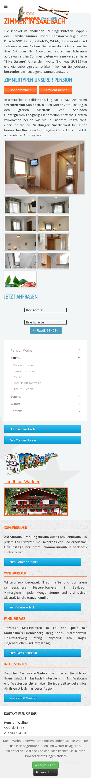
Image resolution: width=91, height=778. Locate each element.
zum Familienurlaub (23, 653)
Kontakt (16, 411)
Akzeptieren (45, 765)
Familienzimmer (55, 90)
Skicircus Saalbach (22, 429)
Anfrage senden (46, 331)
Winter (15, 403)
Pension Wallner (22, 350)
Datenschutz (45, 772)
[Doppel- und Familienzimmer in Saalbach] (44, 167)
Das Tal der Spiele (23, 440)
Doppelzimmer (21, 90)
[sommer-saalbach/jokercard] (36, 461)
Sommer (17, 396)
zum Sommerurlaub (24, 562)
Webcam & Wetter (23, 698)
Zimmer (16, 357)
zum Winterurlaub (22, 607)
